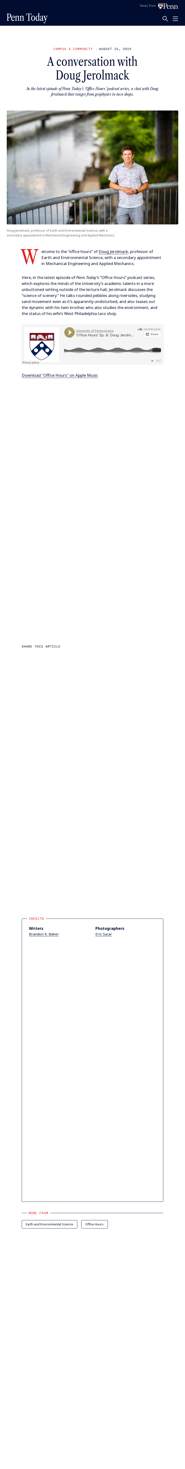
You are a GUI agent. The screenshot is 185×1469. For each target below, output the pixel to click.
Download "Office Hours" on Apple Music (60, 375)
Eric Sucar (103, 934)
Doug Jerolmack (113, 251)
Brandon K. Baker (44, 934)
